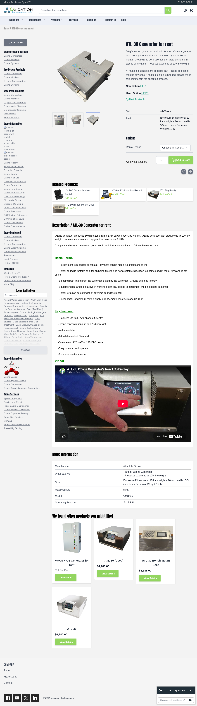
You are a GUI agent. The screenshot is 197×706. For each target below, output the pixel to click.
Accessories (10, 113)
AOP (33, 300)
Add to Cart (71, 198)
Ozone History (11, 162)
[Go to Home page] (18, 10)
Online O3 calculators (14, 226)
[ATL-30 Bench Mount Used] (156, 538)
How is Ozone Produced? (16, 277)
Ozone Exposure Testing (16, 413)
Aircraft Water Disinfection (17, 300)
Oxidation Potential (13, 170)
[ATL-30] (72, 607)
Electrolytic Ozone (12, 200)
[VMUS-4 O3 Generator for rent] (72, 538)
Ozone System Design (15, 380)
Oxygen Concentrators (15, 81)
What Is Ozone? (12, 273)
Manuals (8, 421)
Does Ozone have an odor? (17, 280)
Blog (123, 20)
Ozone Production (12, 185)
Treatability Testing (13, 428)
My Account (10, 676)
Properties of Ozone (14, 166)
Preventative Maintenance (16, 406)
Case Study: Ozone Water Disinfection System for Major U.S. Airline (25, 334)
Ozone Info (14, 20)
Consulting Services (13, 417)
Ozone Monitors (11, 59)
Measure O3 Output (13, 204)
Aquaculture (32, 306)
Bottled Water (20, 315)
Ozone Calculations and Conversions (22, 388)
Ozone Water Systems (15, 106)
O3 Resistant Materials (15, 181)
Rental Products (11, 117)
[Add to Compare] (190, 171)
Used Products (11, 259)
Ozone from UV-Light (14, 192)
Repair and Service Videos (17, 424)
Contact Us (110, 20)
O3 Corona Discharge (14, 196)
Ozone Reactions (12, 211)
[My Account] (185, 10)
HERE (143, 86)
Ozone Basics (10, 377)
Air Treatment (23, 303)
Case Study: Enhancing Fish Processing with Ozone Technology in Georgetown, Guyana (24, 328)
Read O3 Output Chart (15, 207)
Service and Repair (13, 402)
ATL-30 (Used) (113, 560)
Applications (35, 20)
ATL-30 (71, 628)
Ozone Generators (13, 56)
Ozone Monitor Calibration (17, 409)
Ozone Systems (11, 63)
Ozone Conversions (13, 222)
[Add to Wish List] (183, 171)
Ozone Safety (10, 174)
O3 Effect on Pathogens (15, 215)
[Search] (168, 10)
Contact (8, 683)
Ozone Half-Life (11, 177)
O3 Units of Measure (14, 219)
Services (73, 20)
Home (6, 28)
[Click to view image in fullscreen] (86, 75)
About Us (91, 20)
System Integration (13, 398)
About (7, 670)
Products (55, 20)
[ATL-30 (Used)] (114, 538)
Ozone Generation (13, 384)
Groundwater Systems (15, 110)
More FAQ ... (10, 284)
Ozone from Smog (13, 189)
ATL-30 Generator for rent (23, 28)
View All (25, 350)
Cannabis (33, 315)
